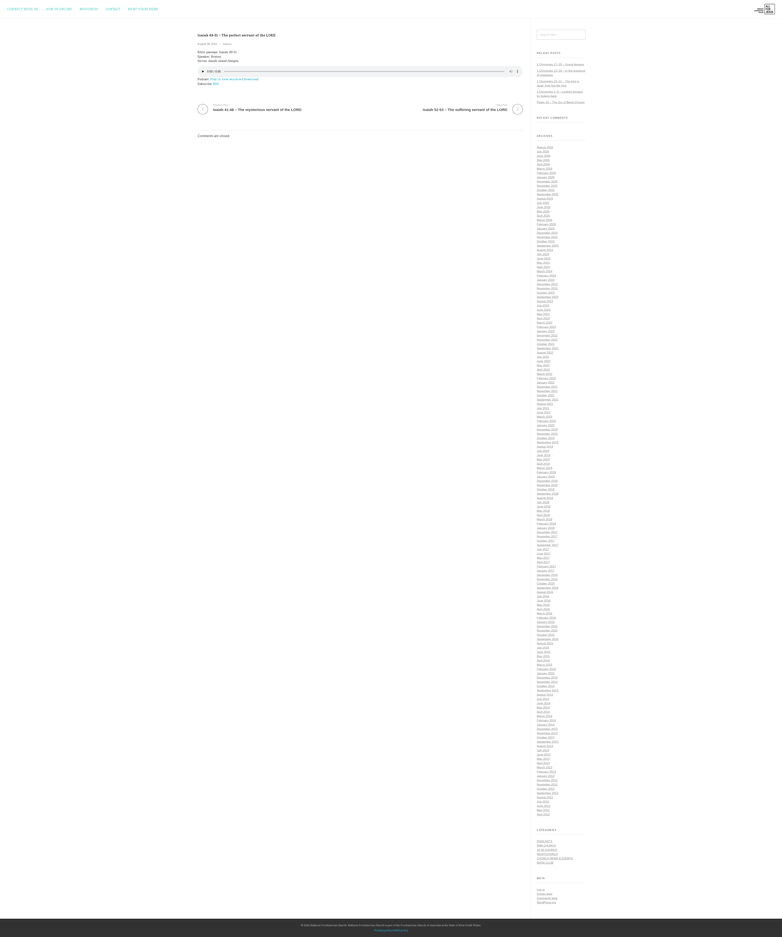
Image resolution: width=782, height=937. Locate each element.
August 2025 (545, 198)
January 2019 (546, 476)
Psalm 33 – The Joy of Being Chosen (561, 102)
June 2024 (543, 258)
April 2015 (543, 660)
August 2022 (545, 352)
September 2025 (547, 194)
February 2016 (546, 617)
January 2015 (546, 673)
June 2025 (543, 207)
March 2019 (544, 468)
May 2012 (543, 810)
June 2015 (543, 652)
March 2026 (544, 168)
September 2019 (547, 442)
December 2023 (547, 284)
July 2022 (543, 356)
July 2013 (543, 750)
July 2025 (543, 202)
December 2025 (547, 181)
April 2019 (543, 463)
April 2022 (543, 369)
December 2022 (547, 335)
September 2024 (547, 245)
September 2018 (547, 493)
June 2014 (543, 703)
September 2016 (547, 587)
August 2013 (545, 746)
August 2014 (545, 694)
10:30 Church (547, 849)
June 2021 (543, 412)
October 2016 (546, 583)
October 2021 (546, 395)
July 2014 (543, 699)
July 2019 (543, 451)
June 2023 (543, 309)
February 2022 (546, 378)
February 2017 (546, 566)
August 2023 (545, 301)
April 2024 (543, 267)
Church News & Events (555, 858)
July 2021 (543, 408)
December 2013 (547, 728)
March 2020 (544, 416)
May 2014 (543, 707)
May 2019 (543, 459)
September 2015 (547, 639)
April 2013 (543, 763)
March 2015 (544, 664)
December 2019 (547, 429)
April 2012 (543, 814)
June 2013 (543, 754)
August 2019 (545, 446)
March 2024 (544, 271)
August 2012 (545, 797)
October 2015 (546, 634)
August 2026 (545, 147)
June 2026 (543, 155)
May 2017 (543, 557)
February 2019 (546, 472)
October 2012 (546, 788)
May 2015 (543, 656)
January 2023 (546, 331)
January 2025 (546, 228)
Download (251, 79)
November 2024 (547, 237)
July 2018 (543, 502)
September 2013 (547, 741)
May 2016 (543, 604)
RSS (216, 84)
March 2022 (544, 374)
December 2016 (547, 575)
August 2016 (545, 592)
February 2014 (546, 720)
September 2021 (547, 399)
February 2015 (546, 669)
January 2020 (546, 425)
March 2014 (544, 716)
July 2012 (543, 801)
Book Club (545, 862)
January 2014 (546, 724)
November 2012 (547, 784)
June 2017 (543, 553)
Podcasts (227, 44)
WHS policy (401, 930)
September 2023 (547, 297)
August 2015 (545, 643)
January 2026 (546, 177)
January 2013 (546, 776)
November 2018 (547, 485)
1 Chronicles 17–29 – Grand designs (560, 64)
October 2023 (546, 292)
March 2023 (544, 322)
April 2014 (543, 711)
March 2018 (544, 519)
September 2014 (547, 690)
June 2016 (543, 600)
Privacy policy (383, 930)
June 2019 (543, 455)
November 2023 (547, 288)
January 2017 (546, 570)
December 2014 (547, 677)
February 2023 (546, 326)
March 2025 (544, 220)
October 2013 (546, 737)
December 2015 (547, 626)
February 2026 (546, 173)
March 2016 (544, 613)
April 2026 (543, 164)
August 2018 (545, 498)
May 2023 (543, 314)
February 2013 (546, 771)
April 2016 (543, 609)
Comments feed (547, 898)
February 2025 (546, 224)
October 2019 (546, 438)
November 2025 (547, 185)
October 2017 (546, 540)
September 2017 (547, 545)
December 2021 (547, 386)
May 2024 (543, 262)
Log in (541, 889)
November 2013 (547, 733)
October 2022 (546, 344)
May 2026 (543, 160)
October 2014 (546, 686)
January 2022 (546, 382)
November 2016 (547, 579)
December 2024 (547, 232)
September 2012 (547, 793)
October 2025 (546, 190)
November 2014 (547, 681)
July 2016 (543, 596)
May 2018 (543, 510)
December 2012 (547, 780)
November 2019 (547, 433)
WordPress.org (546, 902)
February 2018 (546, 523)
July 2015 (543, 647)
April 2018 (543, 515)
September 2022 (547, 348)
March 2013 (544, 767)
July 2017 (543, 549)
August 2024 (545, 250)
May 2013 (543, 758)
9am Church (546, 845)
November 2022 (547, 339)
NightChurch (547, 854)
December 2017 (547, 532)
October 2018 (546, 489)
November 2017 (547, 536)
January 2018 (546, 527)
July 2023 (543, 305)
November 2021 (547, 391)
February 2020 (546, 421)
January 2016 (546, 622)
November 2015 (547, 630)
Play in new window (225, 79)
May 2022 (543, 365)
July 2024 (543, 254)
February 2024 (546, 275)
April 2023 (543, 318)
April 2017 (543, 562)
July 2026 (543, 151)
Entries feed (544, 893)
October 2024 (546, 241)
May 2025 (543, 211)
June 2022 (543, 361)
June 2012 (543, 805)
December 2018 (547, 480)
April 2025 (543, 215)
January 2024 (546, 279)
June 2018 (543, 506)
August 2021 (545, 403)
